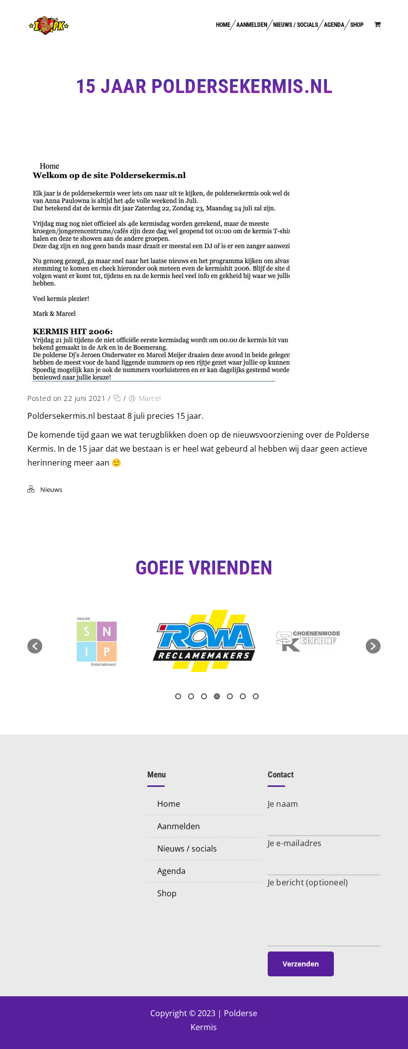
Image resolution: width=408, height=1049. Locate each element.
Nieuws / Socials (295, 24)
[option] (96, 641)
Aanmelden (251, 24)
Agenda (334, 24)
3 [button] (204, 696)
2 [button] (191, 696)
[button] (34, 646)
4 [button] (217, 696)
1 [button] (178, 696)
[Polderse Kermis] (48, 25)
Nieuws (51, 489)
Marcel (150, 398)
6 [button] (243, 696)
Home (223, 24)
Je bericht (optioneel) (308, 882)
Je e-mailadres (295, 843)
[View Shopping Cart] (377, 24)
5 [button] (230, 696)
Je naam (283, 803)
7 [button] (256, 696)
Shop (357, 24)
